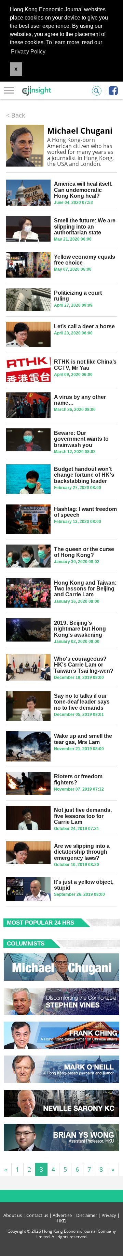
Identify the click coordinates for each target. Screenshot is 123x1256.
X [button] (15, 69)
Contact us (37, 1215)
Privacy (108, 1215)
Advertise (62, 1215)
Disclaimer (86, 1215)
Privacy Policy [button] (28, 51)
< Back (15, 115)
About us (12, 1215)
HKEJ (61, 1221)
